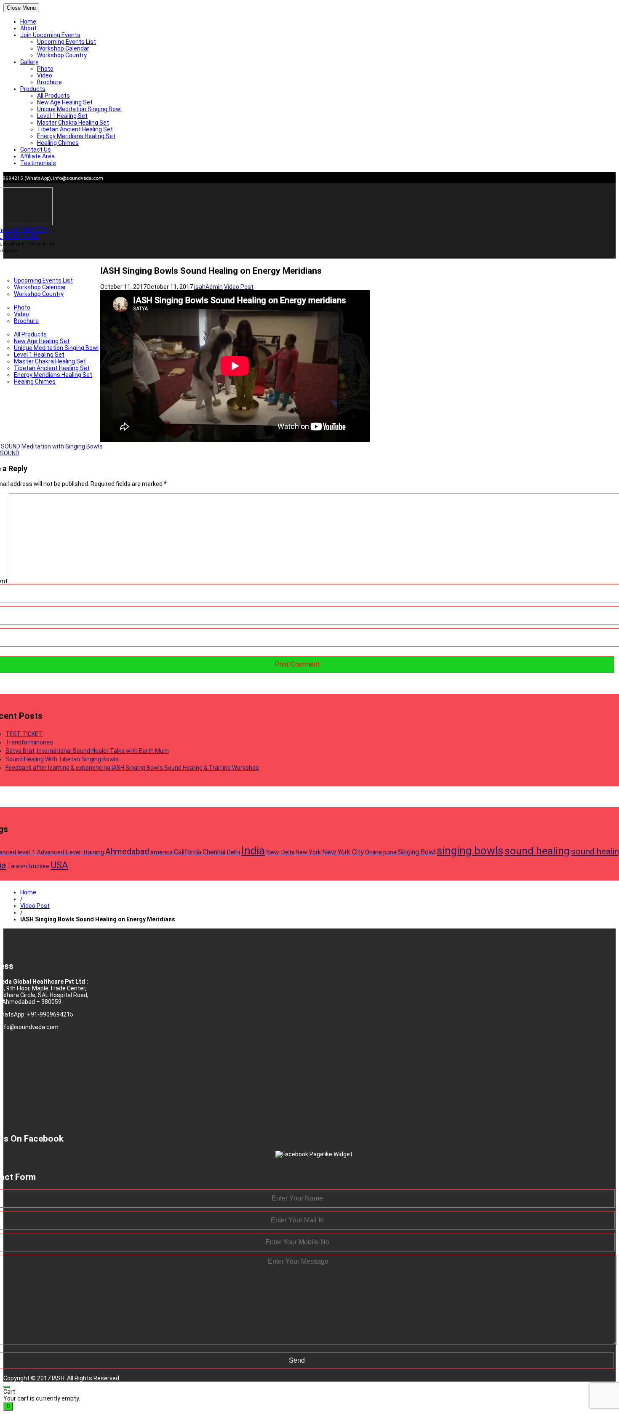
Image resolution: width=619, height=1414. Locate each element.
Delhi (233, 852)
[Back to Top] (6, 1387)
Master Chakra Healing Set (73, 122)
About (28, 28)
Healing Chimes (58, 142)
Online (373, 852)
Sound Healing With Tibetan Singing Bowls (62, 759)
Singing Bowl (416, 852)
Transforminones (29, 742)
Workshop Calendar (63, 48)
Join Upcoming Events (50, 35)
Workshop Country (62, 55)
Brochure (49, 82)
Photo (45, 68)
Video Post (238, 286)
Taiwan (17, 866)
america (161, 852)
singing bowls (470, 850)
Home (28, 21)
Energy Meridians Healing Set (76, 136)
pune (390, 852)
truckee (38, 866)
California (187, 852)
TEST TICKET (24, 734)
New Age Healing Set (65, 102)
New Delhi (280, 852)
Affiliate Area (37, 156)
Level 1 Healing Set (62, 115)
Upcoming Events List (66, 41)
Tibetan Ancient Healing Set (75, 129)
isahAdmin (208, 286)
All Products (53, 95)
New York (308, 852)
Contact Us (35, 149)
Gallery (29, 62)
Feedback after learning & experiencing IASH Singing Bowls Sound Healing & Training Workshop (132, 767)
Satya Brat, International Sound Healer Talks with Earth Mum (87, 750)
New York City (343, 852)
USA (59, 864)
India (253, 850)
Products (32, 88)
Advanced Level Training (70, 852)
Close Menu (21, 8)
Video (44, 75)
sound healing (537, 851)
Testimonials (38, 163)
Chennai (214, 852)
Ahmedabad (127, 851)
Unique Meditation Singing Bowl (79, 109)
